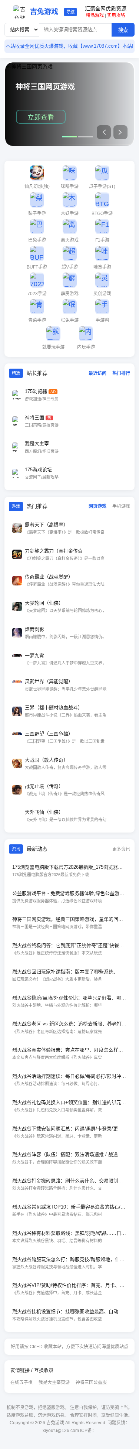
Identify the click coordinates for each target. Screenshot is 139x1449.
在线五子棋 (21, 1382)
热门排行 (121, 373)
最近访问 (97, 373)
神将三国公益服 (91, 1382)
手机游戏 (121, 506)
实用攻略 (116, 15)
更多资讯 (121, 849)
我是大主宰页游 (54, 1382)
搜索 (123, 30)
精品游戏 (95, 15)
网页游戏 (97, 506)
